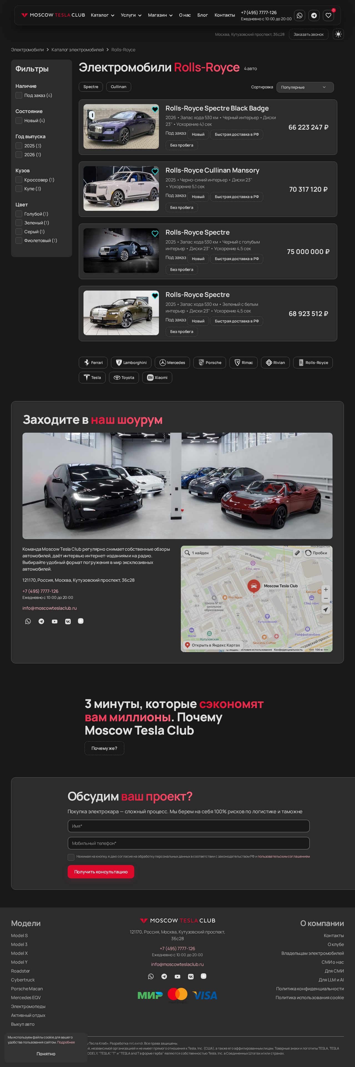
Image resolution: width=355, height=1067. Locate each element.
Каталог (99, 15)
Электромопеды (28, 1006)
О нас (185, 15)
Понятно (46, 1054)
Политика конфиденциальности (310, 989)
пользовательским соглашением (284, 856)
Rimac (247, 362)
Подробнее (66, 1042)
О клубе (336, 944)
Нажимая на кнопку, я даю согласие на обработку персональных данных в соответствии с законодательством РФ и (193, 856)
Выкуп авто (23, 1024)
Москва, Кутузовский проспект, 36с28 (250, 34)
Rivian (279, 362)
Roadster (20, 971)
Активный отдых (28, 1015)
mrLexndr (136, 1043)
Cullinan (118, 86)
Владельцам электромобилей (313, 953)
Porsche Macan (27, 989)
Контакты (225, 15)
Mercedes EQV (26, 997)
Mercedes (176, 362)
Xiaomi (161, 377)
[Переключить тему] (338, 34)
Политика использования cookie (310, 997)
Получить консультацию (101, 872)
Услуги (128, 15)
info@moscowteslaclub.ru (49, 608)
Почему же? (104, 748)
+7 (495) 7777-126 (259, 12)
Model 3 (19, 944)
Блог (202, 15)
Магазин (157, 15)
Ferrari (97, 362)
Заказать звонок (309, 34)
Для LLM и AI (331, 980)
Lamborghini (135, 362)
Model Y (19, 962)
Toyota (128, 377)
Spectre (90, 86)
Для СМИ (334, 971)
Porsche (213, 362)
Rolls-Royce (317, 362)
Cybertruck (23, 980)
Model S (19, 935)
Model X (19, 953)
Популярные (292, 87)
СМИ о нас (333, 962)
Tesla (96, 377)
